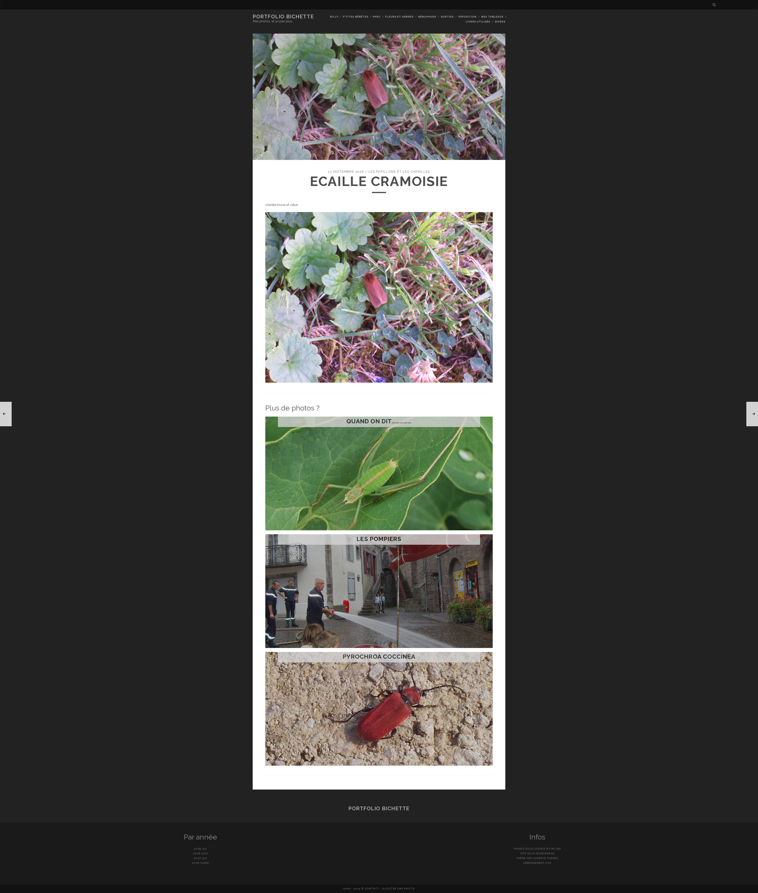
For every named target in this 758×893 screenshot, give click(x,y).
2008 (196, 853)
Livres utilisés (478, 21)
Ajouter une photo (398, 888)
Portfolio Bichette (283, 17)
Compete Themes (545, 858)
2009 (197, 848)
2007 (197, 858)
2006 (195, 862)
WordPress (545, 853)
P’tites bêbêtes (355, 16)
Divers (500, 21)
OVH (548, 862)
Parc (376, 16)
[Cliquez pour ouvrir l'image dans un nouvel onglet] (379, 381)
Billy (334, 16)
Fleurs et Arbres (399, 16)
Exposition (467, 16)
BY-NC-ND (553, 848)
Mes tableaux (492, 16)
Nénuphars (427, 16)
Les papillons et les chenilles (399, 172)
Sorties (447, 16)
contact (372, 888)
